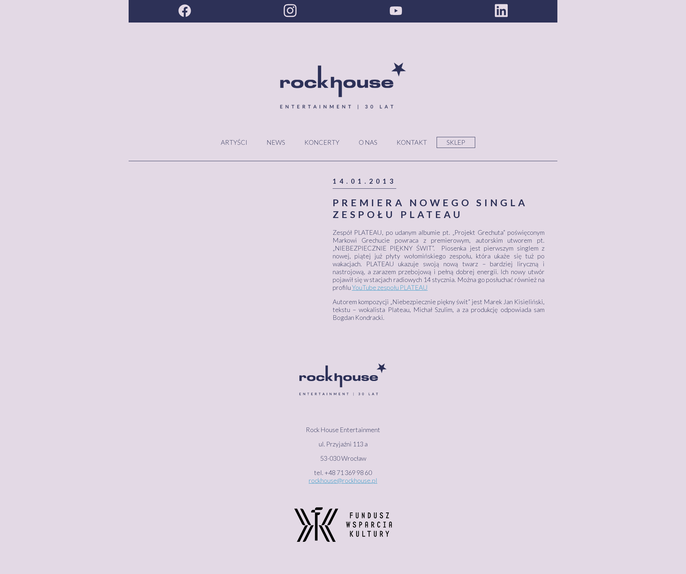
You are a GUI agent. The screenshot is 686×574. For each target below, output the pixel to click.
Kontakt (412, 142)
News (276, 142)
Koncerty (321, 142)
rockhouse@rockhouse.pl (343, 480)
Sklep (456, 142)
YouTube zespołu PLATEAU (390, 287)
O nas (368, 142)
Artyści (234, 142)
